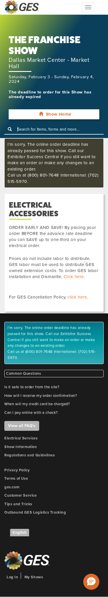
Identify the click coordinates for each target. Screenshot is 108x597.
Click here (74, 276)
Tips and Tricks (18, 504)
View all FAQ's (21, 425)
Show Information (20, 447)
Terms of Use (16, 478)
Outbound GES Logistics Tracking (35, 512)
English (19, 532)
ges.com (11, 487)
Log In (12, 577)
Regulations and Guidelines (29, 455)
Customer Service (20, 495)
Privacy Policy (17, 470)
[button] (91, 582)
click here (77, 297)
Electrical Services (20, 438)
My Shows (33, 577)
